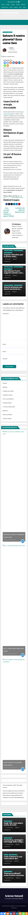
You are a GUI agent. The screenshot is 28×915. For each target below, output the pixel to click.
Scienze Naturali (9, 12)
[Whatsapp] (5, 65)
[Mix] (22, 62)
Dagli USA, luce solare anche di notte (13, 824)
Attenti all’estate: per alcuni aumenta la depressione (13, 289)
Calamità (18, 4)
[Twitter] (7, 62)
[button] (19, 22)
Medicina (16, 7)
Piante (11, 7)
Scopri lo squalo (7, 418)
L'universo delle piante (9, 406)
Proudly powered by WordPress (9, 905)
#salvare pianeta (12, 52)
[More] (7, 65)
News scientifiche (8, 252)
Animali (3, 4)
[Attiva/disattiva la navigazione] (25, 22)
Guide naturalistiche (12, 911)
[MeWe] (19, 62)
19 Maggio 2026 (9, 844)
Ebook (19, 911)
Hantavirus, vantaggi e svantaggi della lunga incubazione (13, 842)
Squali (24, 7)
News (20, 7)
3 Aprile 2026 (8, 861)
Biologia (8, 4)
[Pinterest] (16, 62)
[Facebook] (5, 62)
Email (4, 351)
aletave (12, 48)
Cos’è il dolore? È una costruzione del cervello (13, 858)
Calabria (13, 4)
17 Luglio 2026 (9, 827)
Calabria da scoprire (8, 391)
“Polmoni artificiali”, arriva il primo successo (14, 874)
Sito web (5, 358)
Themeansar (14, 907)
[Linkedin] (13, 62)
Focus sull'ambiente (7, 32)
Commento (6, 313)
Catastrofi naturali (8, 250)
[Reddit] (10, 62)
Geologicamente (4, 7)
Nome (5, 344)
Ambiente (23, 4)
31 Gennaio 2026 (9, 878)
